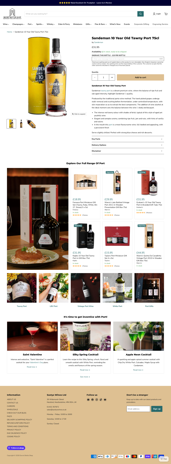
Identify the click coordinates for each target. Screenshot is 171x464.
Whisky (50, 24)
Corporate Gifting (141, 24)
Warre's (107, 210)
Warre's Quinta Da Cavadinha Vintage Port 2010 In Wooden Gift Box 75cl (149, 258)
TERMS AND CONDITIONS (17, 426)
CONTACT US (12, 403)
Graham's (139, 207)
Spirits (39, 24)
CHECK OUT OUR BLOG (16, 413)
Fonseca (75, 210)
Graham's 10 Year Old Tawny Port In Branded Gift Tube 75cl (149, 203)
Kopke (75, 261)
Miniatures (77, 24)
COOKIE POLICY (13, 436)
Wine (5, 24)
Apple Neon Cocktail (138, 354)
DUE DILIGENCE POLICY (17, 433)
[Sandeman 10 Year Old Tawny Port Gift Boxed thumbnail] (11, 123)
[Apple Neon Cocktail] (138, 336)
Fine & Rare (100, 24)
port (110, 124)
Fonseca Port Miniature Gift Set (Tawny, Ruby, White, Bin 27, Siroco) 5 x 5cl (85, 205)
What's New (115, 24)
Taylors (107, 261)
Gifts (88, 24)
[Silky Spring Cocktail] (85, 336)
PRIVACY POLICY (14, 430)
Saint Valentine (32, 354)
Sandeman (98, 42)
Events (127, 24)
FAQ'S (9, 416)
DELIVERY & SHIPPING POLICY (19, 419)
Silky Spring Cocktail (85, 354)
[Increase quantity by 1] (112, 77)
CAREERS (11, 406)
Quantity (95, 72)
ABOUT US (11, 399)
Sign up (157, 408)
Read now (31, 367)
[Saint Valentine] (32, 336)
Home (9, 32)
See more (84, 377)
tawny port (105, 90)
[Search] (140, 14)
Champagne (17, 24)
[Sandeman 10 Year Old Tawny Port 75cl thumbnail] (21, 123)
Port (30, 24)
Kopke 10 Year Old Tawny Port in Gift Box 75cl (83, 256)
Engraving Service (160, 24)
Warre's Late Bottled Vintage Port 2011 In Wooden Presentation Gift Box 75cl (117, 205)
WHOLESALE (12, 409)
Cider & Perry (64, 24)
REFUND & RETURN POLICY (18, 423)
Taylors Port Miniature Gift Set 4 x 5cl (116, 256)
